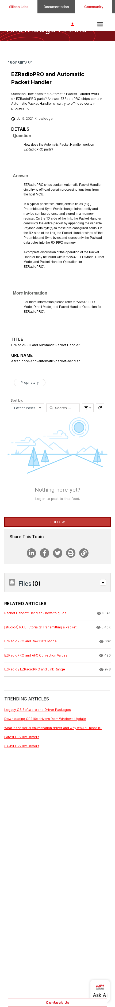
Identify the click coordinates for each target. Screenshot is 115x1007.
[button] (103, 582)
